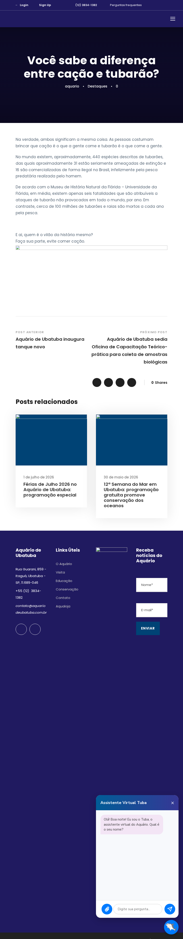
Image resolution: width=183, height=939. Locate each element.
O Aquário (64, 563)
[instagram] (166, 5)
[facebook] (151, 5)
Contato (63, 597)
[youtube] (158, 5)
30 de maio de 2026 (121, 477)
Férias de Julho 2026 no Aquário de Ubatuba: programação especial (50, 489)
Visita (60, 572)
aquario (72, 86)
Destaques (97, 86)
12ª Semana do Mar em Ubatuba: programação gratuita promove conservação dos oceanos (131, 495)
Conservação (67, 589)
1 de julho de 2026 (38, 477)
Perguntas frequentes (126, 5)
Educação (64, 580)
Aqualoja (63, 606)
